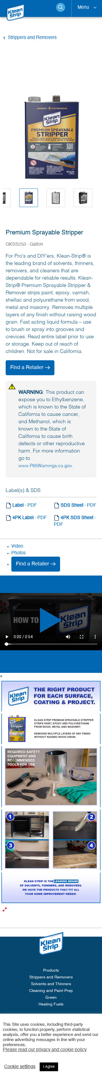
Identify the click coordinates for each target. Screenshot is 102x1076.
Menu (83, 7)
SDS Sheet (78, 505)
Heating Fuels (51, 1004)
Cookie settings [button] (19, 1067)
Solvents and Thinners (51, 984)
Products (51, 970)
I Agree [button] (49, 1067)
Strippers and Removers (51, 977)
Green (51, 998)
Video (17, 546)
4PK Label (29, 518)
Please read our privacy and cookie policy (45, 1050)
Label (24, 505)
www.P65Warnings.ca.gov (45, 466)
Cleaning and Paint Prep (51, 991)
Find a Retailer (27, 367)
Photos (18, 553)
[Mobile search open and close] (60, 7)
